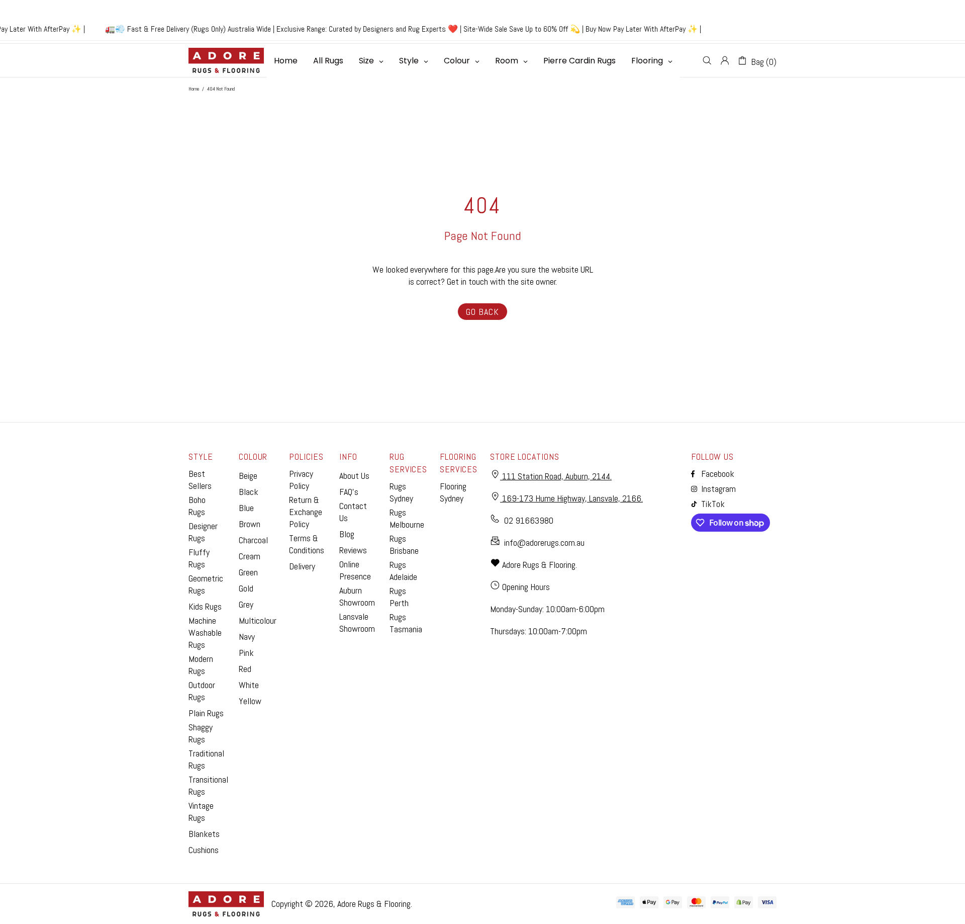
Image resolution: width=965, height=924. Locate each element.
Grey (246, 604)
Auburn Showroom (357, 596)
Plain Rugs (206, 713)
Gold (246, 588)
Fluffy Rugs (199, 558)
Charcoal (253, 540)
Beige (248, 475)
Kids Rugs (205, 606)
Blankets (204, 833)
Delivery (302, 566)
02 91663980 (528, 520)
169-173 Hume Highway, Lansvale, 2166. (571, 498)
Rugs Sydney (401, 492)
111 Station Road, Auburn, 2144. (556, 476)
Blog (346, 534)
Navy (247, 636)
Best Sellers (200, 479)
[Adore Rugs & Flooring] (226, 60)
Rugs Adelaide (403, 570)
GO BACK (482, 311)
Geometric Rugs (205, 584)
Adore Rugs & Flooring (374, 903)
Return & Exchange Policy (305, 512)
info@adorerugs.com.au (544, 542)
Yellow (250, 701)
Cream (249, 556)
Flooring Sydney (453, 492)
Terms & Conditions (306, 544)
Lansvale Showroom (357, 622)
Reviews (353, 550)
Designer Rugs (203, 532)
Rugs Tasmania (406, 623)
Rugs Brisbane (404, 544)
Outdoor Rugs (201, 691)
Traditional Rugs (206, 759)
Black (248, 491)
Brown (249, 524)
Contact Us (353, 512)
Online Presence (355, 570)
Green (248, 572)
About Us (354, 475)
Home (193, 89)
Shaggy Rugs (200, 733)
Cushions (203, 850)
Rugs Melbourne (407, 518)
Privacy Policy (301, 479)
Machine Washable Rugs (205, 632)
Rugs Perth (399, 597)
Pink (246, 652)
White (249, 685)
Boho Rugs (197, 506)
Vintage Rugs (201, 811)
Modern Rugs (200, 665)
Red (245, 669)
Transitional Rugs (208, 785)
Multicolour (257, 620)
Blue (246, 508)
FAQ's (348, 491)
